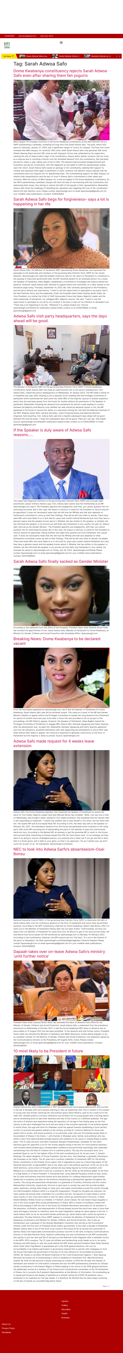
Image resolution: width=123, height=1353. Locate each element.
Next (106, 1286)
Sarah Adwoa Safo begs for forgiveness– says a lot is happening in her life (61, 201)
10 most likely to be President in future (48, 1051)
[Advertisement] (61, 17)
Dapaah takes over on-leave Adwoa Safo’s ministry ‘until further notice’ (59, 953)
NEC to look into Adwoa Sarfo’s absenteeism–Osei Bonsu (58, 851)
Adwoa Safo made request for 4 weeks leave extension (53, 743)
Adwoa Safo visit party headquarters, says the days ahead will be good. (60, 318)
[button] (61, 43)
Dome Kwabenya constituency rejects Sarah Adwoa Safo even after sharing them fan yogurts (60, 73)
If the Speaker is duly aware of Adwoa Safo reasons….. (52, 432)
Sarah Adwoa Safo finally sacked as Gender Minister (60, 561)
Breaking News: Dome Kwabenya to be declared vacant (56, 641)
